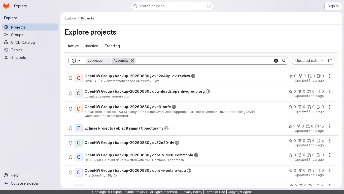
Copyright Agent (240, 192)
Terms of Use (215, 192)
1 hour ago (316, 80)
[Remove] (132, 61)
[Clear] (276, 61)
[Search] (284, 61)
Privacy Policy (192, 192)
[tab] (73, 46)
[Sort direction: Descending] (330, 61)
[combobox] (309, 61)
